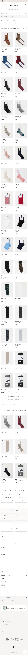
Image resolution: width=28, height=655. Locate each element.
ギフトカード (4, 626)
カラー (7, 26)
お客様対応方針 (5, 624)
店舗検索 (3, 616)
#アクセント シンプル (13, 13)
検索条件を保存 (4, 28)
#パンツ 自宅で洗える (23, 13)
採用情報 (3, 631)
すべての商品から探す (14, 9)
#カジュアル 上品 (4, 13)
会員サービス (4, 619)
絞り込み (25, 652)
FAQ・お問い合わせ (6, 621)
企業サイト (4, 629)
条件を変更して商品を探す (14, 399)
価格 (20, 26)
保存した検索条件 (11, 28)
